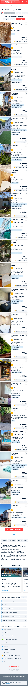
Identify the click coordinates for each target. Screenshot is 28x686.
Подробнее (5, 590)
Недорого (4, 540)
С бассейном (12, 540)
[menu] (26, 2)
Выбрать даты (20, 19)
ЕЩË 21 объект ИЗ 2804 (14, 530)
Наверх (14, 534)
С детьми (19, 540)
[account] (22, 2)
